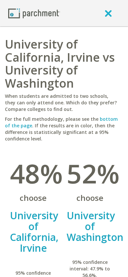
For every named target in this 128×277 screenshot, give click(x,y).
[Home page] (34, 13)
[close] (108, 13)
